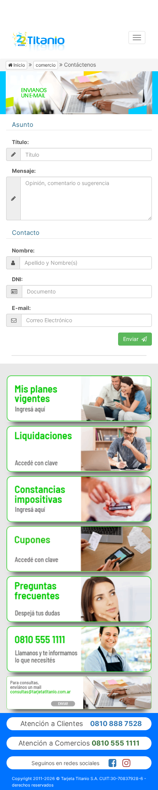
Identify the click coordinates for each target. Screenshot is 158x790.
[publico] (79, 398)
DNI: (17, 279)
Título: (20, 142)
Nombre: (23, 250)
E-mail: (21, 308)
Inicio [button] (18, 65)
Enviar (132, 339)
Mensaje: (24, 170)
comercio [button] (46, 65)
